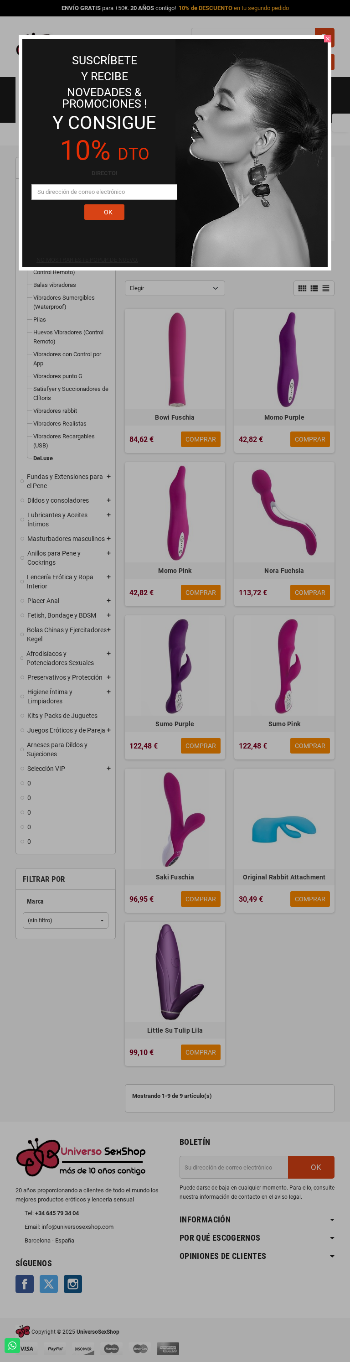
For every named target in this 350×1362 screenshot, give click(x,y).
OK (108, 212)
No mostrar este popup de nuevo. (87, 259)
